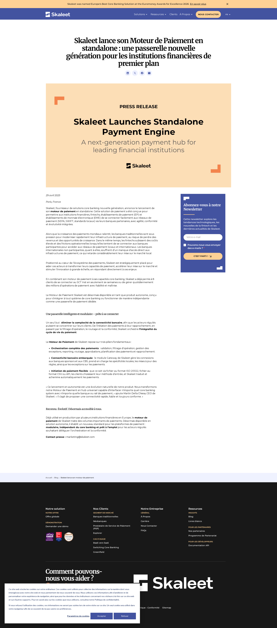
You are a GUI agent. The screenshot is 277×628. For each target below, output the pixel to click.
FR (226, 14)
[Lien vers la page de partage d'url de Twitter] (135, 73)
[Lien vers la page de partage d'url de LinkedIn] (128, 73)
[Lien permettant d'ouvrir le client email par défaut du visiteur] (149, 73)
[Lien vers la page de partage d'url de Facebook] (142, 73)
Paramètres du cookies (78, 616)
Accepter (101, 616)
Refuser (124, 616)
